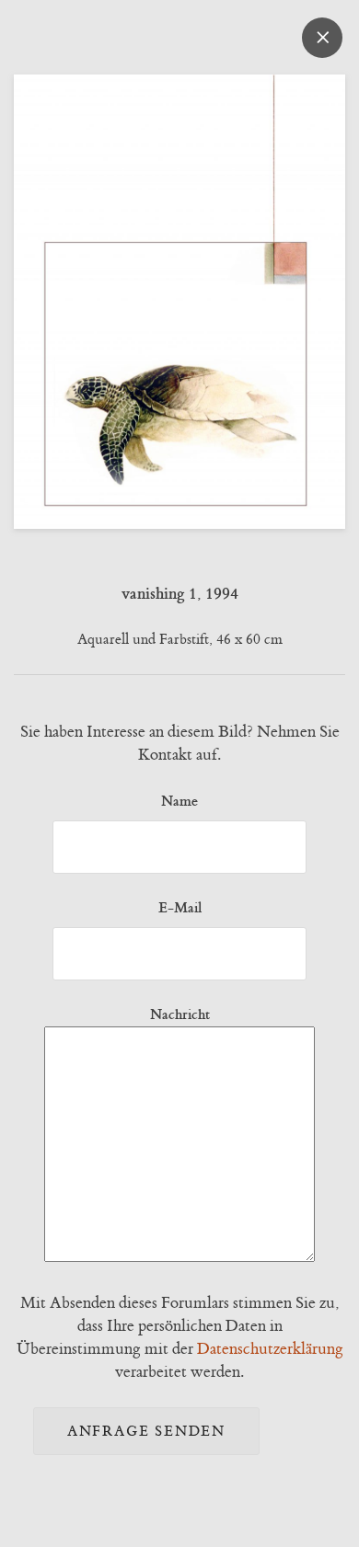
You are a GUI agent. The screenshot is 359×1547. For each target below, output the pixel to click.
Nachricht (180, 1014)
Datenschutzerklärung (270, 1349)
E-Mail (180, 908)
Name (179, 801)
